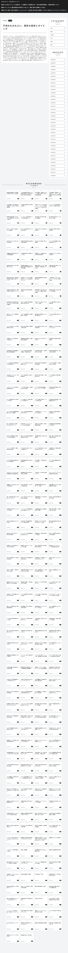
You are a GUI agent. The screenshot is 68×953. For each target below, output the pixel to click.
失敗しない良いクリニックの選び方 (10, 4)
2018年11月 (53, 172)
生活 (51, 38)
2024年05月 (53, 122)
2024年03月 (53, 126)
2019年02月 (53, 162)
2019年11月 (53, 155)
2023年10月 (53, 142)
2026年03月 (53, 73)
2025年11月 (53, 86)
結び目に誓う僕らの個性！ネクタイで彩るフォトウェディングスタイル (47, 10)
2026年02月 (53, 76)
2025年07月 (53, 99)
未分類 (10, 20)
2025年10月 (53, 89)
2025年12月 (53, 83)
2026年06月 (53, 66)
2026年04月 (53, 69)
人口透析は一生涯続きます (28, 4)
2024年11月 (53, 109)
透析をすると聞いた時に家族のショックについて (14, 10)
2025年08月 (53, 96)
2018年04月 (53, 175)
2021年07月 (53, 152)
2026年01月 (53, 79)
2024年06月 (53, 119)
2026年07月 (53, 63)
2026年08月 (53, 59)
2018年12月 (53, 169)
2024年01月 (53, 132)
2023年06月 (53, 149)
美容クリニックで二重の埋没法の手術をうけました (15, 7)
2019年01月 (53, 165)
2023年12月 (53, 135)
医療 (51, 31)
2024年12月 (53, 106)
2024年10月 (53, 112)
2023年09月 (53, 145)
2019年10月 (53, 159)
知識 (51, 41)
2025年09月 (53, 92)
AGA (51, 28)
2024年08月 (53, 116)
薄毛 (51, 45)
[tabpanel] (12, 195)
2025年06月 (53, 102)
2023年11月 (53, 139)
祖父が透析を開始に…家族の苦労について (48, 4)
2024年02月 (53, 129)
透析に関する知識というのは (37, 7)
